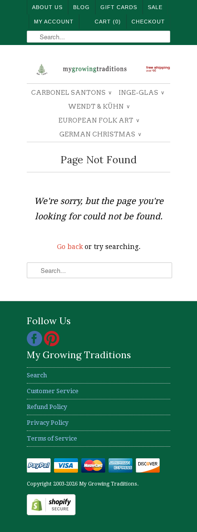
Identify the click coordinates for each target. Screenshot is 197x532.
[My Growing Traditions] (98, 68)
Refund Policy (47, 406)
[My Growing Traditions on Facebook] (35, 344)
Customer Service (52, 391)
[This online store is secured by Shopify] (51, 513)
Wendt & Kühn (98, 106)
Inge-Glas (141, 92)
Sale (155, 7)
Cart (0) (108, 21)
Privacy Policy (47, 422)
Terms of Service (52, 438)
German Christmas (100, 134)
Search (37, 375)
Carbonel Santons (71, 92)
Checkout (148, 21)
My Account (54, 21)
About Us (47, 7)
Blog (81, 7)
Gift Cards (118, 7)
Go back (70, 246)
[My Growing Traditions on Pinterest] (51, 344)
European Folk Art (98, 120)
